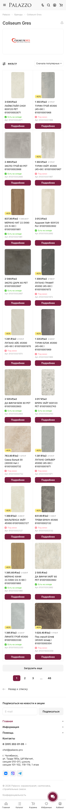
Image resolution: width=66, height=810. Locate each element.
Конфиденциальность (14, 795)
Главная (8, 721)
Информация (11, 727)
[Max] (13, 773)
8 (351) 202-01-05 (13, 744)
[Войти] (54, 5)
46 (49, 678)
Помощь (8, 732)
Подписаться (51, 711)
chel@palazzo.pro (13, 749)
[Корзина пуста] (61, 5)
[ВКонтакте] (6, 773)
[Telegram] (20, 773)
